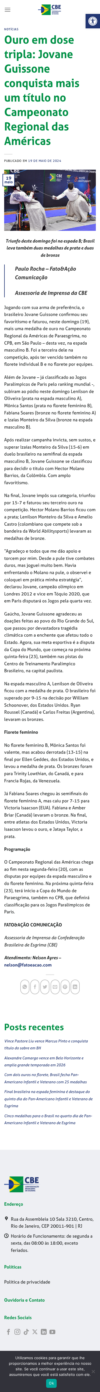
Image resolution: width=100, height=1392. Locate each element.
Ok (51, 1383)
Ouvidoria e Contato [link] (24, 1300)
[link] (93, 21)
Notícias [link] (11, 29)
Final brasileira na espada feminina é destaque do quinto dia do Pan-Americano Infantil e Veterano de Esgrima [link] (48, 1098)
